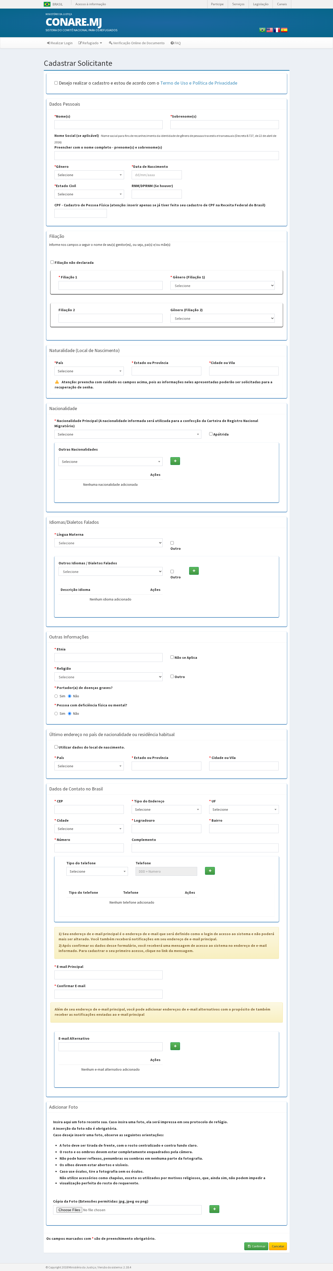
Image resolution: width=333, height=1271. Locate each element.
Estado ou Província (150, 362)
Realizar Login (62, 43)
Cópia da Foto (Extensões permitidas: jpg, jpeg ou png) (100, 1201)
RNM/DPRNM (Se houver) (152, 185)
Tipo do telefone (81, 863)
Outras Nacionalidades (78, 449)
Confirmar (258, 1246)
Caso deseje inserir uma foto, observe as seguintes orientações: (108, 1135)
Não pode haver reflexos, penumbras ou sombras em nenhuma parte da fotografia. (131, 1158)
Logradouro (143, 820)
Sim (62, 696)
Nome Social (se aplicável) (76, 135)
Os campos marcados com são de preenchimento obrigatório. (101, 1238)
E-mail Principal (68, 966)
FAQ (178, 43)
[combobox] (89, 174)
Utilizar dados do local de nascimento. (91, 747)
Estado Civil (65, 185)
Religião (62, 668)
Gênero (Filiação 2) (186, 310)
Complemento (144, 839)
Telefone (143, 863)
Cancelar (278, 1246)
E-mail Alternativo (74, 1038)
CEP (58, 801)
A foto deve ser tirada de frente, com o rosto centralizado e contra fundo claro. (129, 1145)
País (58, 362)
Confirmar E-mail (69, 985)
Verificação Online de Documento (139, 43)
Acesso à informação (90, 4)
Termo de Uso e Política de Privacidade (198, 83)
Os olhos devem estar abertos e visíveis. (94, 1165)
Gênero (61, 166)
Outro (175, 548)
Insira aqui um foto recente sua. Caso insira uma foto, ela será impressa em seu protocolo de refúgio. (140, 1122)
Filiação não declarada (74, 262)
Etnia (60, 649)
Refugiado (90, 43)
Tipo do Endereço (148, 801)
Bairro (215, 820)
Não (76, 696)
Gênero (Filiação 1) (187, 277)
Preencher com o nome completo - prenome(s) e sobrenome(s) (108, 147)
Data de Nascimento (150, 166)
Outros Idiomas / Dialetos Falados (88, 563)
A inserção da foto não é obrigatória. (85, 1128)
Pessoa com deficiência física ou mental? (90, 705)
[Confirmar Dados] (175, 461)
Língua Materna (69, 534)
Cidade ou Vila (222, 362)
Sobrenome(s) (183, 116)
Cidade (61, 820)
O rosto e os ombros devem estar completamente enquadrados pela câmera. (126, 1151)
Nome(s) (62, 116)
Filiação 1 (68, 277)
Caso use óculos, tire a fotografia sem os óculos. (102, 1171)
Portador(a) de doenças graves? (83, 687)
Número (62, 839)
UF (212, 801)
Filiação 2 (67, 310)
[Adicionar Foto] (214, 1209)
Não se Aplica (185, 657)
